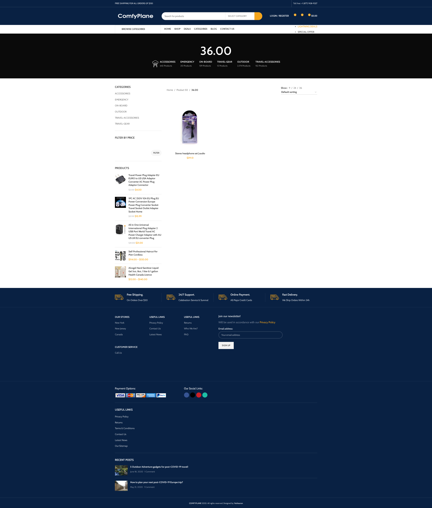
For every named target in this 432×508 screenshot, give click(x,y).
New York (119, 322)
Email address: (225, 328)
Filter (156, 153)
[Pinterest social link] (283, 3)
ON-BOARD (121, 105)
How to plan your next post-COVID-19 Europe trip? (156, 482)
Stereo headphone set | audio (190, 153)
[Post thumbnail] (121, 470)
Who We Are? (191, 328)
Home (170, 89)
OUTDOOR (120, 111)
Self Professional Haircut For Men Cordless (143, 253)
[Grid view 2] (304, 87)
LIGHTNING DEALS (307, 26)
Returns (188, 322)
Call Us (118, 352)
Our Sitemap (121, 445)
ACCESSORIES (122, 93)
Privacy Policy (156, 322)
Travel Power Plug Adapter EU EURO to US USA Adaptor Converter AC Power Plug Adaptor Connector (143, 180)
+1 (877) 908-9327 (309, 3)
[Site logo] (136, 15)
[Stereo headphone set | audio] (190, 127)
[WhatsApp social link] (287, 3)
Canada (119, 334)
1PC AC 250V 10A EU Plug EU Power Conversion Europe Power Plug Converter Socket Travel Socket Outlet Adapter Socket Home (143, 205)
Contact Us (155, 328)
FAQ (186, 334)
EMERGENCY (121, 99)
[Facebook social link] (274, 3)
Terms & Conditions (125, 428)
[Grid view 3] (310, 87)
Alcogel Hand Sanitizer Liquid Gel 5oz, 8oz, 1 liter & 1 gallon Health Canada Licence (143, 271)
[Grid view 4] (315, 87)
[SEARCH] (258, 16)
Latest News (155, 334)
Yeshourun (238, 503)
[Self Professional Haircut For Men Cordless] (120, 255)
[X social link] (279, 3)
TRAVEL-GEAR (122, 123)
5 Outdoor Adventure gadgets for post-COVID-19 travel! (159, 466)
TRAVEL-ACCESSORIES (127, 117)
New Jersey (120, 328)
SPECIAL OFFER (306, 31)
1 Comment (149, 471)
